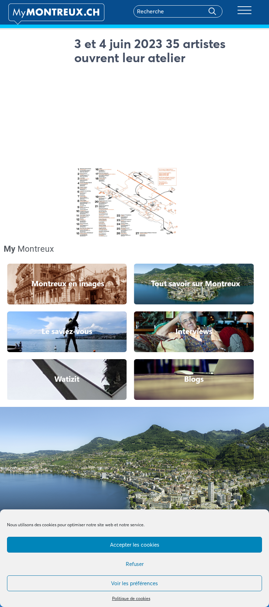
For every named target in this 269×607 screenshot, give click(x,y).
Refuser (135, 564)
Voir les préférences (134, 583)
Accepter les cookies (134, 544)
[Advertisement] (167, 117)
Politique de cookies (131, 598)
